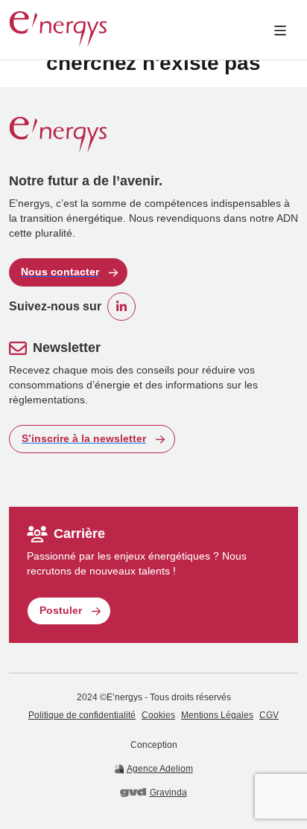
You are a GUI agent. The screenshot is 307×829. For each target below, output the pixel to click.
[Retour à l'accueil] (153, 135)
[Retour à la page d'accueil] (58, 29)
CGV (269, 715)
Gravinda (168, 792)
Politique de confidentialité (82, 715)
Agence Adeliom (160, 769)
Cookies (158, 715)
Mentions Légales (217, 715)
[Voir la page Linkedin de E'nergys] (121, 306)
